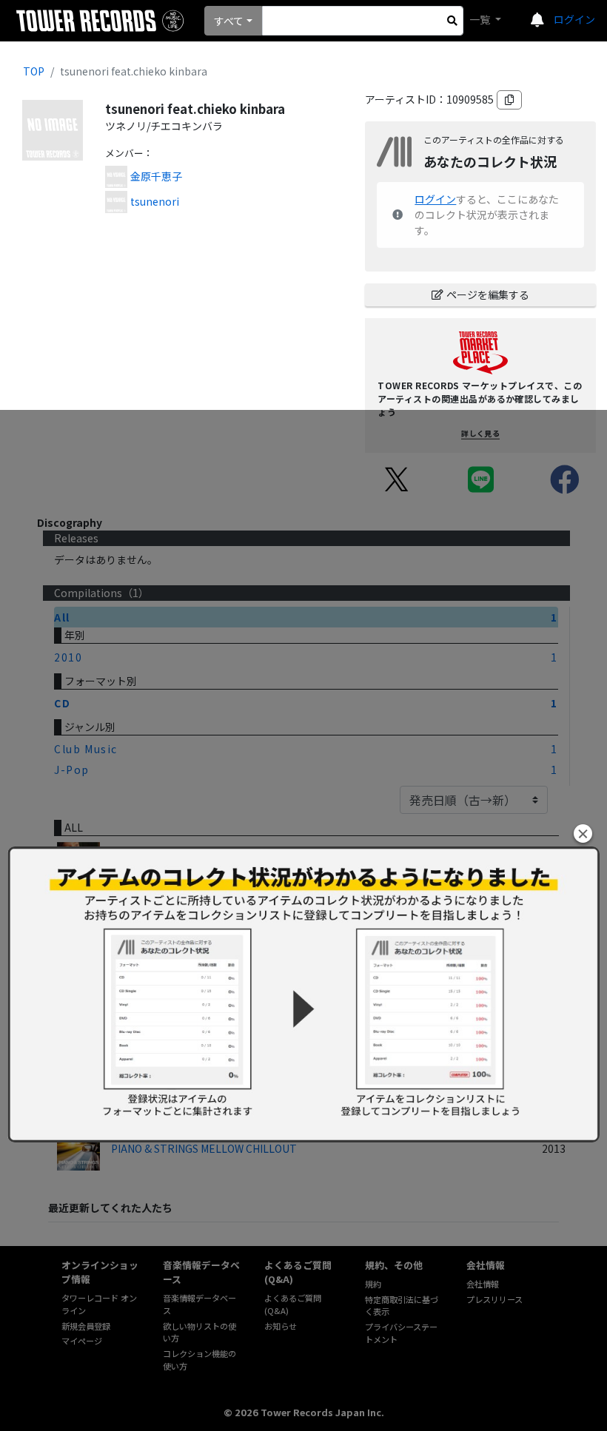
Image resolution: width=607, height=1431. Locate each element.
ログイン (574, 19)
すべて (229, 20)
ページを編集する (487, 294)
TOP (33, 71)
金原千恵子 (156, 176)
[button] (583, 833)
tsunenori (154, 201)
